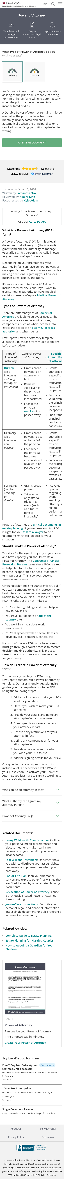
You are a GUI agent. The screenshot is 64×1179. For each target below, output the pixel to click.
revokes (29, 411)
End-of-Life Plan (16, 876)
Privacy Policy (16, 1137)
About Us (16, 1128)
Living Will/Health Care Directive (27, 840)
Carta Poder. (37, 221)
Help (44, 4)
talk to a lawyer (33, 532)
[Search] (53, 4)
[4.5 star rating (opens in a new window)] (30, 168)
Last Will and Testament (21, 860)
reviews (20, 173)
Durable (9, 368)
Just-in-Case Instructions (21, 904)
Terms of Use (43, 1160)
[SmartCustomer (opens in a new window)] (42, 174)
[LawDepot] (11, 3)
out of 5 (48, 168)
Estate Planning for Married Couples (29, 940)
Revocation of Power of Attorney (27, 892)
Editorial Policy (17, 1163)
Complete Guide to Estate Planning (28, 935)
